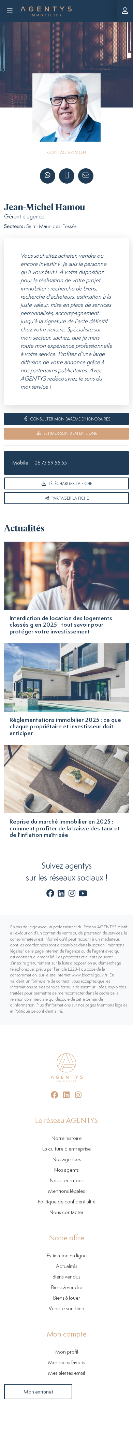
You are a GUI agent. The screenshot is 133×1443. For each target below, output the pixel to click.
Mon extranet (38, 1392)
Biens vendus (66, 1277)
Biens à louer (66, 1298)
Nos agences (67, 1159)
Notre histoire (66, 1138)
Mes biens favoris (66, 1362)
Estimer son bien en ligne (69, 434)
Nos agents (66, 1170)
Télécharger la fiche (69, 484)
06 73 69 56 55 (50, 463)
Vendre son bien (66, 1308)
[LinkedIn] (61, 894)
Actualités (66, 1266)
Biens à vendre (66, 1287)
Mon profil (66, 1352)
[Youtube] (83, 894)
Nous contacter (66, 1212)
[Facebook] (50, 894)
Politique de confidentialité (38, 1011)
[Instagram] (72, 894)
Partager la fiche (69, 499)
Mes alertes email (66, 1373)
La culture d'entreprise (66, 1149)
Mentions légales (112, 1005)
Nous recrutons (67, 1180)
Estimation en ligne (67, 1255)
